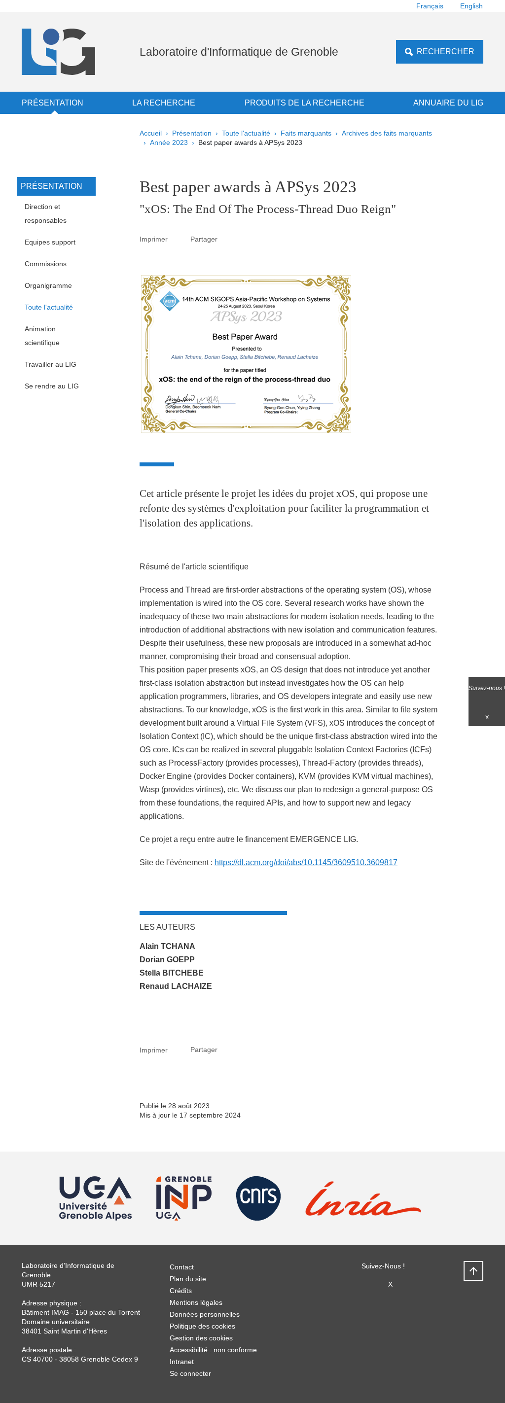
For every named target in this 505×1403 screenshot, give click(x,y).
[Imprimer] (179, 239)
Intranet (182, 1362)
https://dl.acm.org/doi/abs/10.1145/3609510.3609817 (306, 862)
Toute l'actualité (246, 133)
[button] (228, 239)
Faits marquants (306, 133)
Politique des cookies (202, 1326)
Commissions (46, 264)
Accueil (151, 133)
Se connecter (190, 1373)
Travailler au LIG (50, 364)
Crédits (181, 1291)
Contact (182, 1267)
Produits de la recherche (304, 103)
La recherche (163, 103)
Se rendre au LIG (52, 386)
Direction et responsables (46, 213)
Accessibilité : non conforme (213, 1350)
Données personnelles (205, 1314)
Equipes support (50, 242)
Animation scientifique (42, 336)
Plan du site (188, 1279)
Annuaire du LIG (448, 103)
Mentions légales (196, 1302)
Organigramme (48, 285)
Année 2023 (169, 142)
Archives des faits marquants (387, 133)
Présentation (52, 103)
